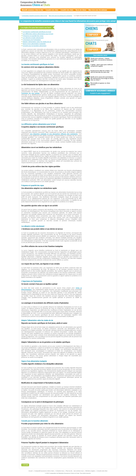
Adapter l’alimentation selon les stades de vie (37, 42)
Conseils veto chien (51, 10)
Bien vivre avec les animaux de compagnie (60, 15)
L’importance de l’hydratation (32, 40)
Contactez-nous (60, 471)
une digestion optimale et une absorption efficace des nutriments (54, 134)
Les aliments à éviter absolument (33, 38)
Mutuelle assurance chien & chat (32, 10)
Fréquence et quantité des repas (33, 36)
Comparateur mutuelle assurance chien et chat (34, 15)
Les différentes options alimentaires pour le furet (38, 34)
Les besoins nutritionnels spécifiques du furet (37, 32)
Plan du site (69, 471)
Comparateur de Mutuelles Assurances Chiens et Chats (35, 3)
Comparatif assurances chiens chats (44, 471)
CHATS (91, 43)
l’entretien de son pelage (30, 93)
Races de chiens (81, 10)
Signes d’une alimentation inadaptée (34, 44)
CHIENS (92, 28)
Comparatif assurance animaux (100, 91)
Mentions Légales (90, 471)
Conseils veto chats (67, 10)
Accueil (31, 471)
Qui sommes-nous (79, 471)
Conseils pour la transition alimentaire (34, 45)
